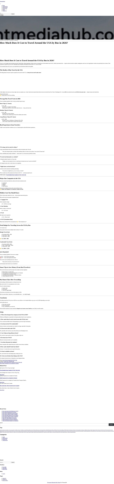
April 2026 (4, 468)
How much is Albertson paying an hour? (10, 413)
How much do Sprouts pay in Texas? (9, 412)
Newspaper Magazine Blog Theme (53, 482)
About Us (4, 478)
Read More (2, 374)
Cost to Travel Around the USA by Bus (9, 360)
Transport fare (5, 6)
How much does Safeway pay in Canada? (10, 415)
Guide (3, 9)
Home (3, 5)
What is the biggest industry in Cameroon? (10, 420)
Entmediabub (2, 1)
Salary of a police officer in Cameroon (9, 418)
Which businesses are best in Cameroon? (10, 419)
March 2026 (4, 469)
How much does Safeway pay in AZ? (9, 417)
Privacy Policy (5, 480)
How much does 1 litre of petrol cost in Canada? (9, 385)
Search (1, 422)
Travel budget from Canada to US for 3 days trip (16, 174)
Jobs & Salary (5, 7)
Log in (3, 473)
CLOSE (1, 15)
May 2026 (4, 467)
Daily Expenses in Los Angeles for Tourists (8, 378)
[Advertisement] (35, 50)
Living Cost (4, 8)
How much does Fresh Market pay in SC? (10, 411)
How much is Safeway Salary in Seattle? (10, 414)
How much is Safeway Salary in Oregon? (10, 416)
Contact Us (4, 10)
